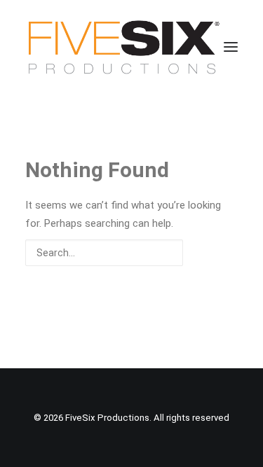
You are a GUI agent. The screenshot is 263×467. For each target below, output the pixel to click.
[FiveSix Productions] (123, 47)
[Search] (131, 252)
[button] (230, 47)
